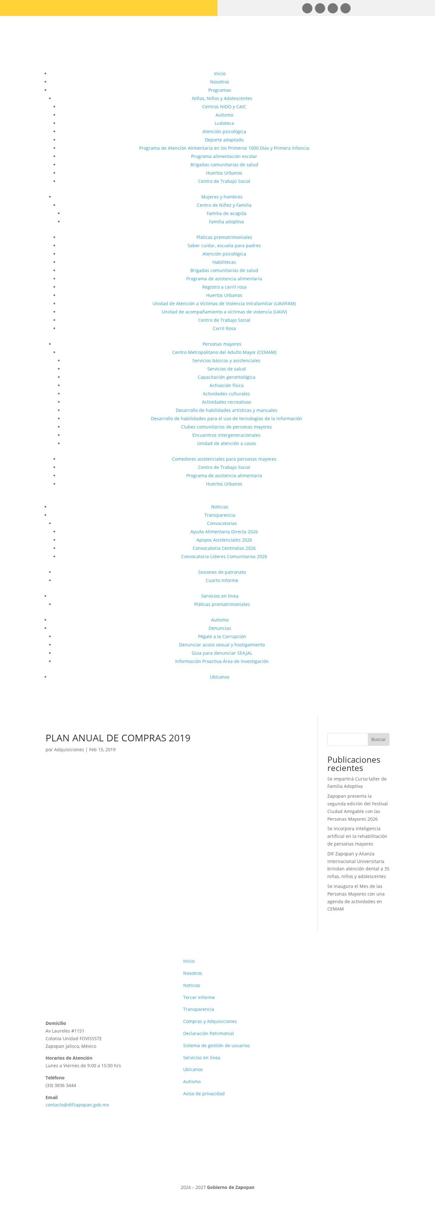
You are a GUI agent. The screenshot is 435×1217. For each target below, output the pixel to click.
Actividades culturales (226, 394)
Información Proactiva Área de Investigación (222, 661)
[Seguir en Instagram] (320, 8)
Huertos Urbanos (224, 173)
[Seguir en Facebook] (307, 8)
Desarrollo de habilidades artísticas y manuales (226, 410)
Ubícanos (220, 677)
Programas (219, 90)
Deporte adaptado (224, 140)
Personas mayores (222, 344)
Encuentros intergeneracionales (226, 435)
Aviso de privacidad (204, 1094)
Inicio (219, 73)
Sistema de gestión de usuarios (216, 1045)
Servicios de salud (226, 369)
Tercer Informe (199, 997)
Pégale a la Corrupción (222, 636)
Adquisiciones (69, 749)
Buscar (378, 739)
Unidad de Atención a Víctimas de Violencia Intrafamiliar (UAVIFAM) (224, 303)
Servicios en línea (220, 596)
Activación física (227, 385)
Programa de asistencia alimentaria (224, 279)
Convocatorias (222, 523)
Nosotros (219, 82)
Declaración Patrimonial (208, 1033)
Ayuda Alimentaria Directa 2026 (224, 532)
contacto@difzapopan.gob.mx (77, 1105)
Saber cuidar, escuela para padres (224, 245)
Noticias (219, 507)
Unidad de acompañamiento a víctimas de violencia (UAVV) (224, 312)
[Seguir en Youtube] (333, 8)
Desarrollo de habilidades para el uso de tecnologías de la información (226, 418)
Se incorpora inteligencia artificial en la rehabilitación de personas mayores (357, 836)
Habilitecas (224, 262)
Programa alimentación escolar (224, 156)
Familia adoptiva (226, 222)
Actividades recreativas (226, 402)
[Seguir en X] (345, 8)
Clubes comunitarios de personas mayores (226, 427)
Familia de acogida (226, 213)
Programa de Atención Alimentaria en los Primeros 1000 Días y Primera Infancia (224, 148)
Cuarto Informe (222, 580)
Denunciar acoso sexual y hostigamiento (222, 645)
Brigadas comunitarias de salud (224, 165)
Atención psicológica (224, 131)
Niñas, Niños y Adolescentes (222, 98)
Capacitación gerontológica (226, 377)
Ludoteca (224, 123)
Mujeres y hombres (222, 197)
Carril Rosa (224, 328)
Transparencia (219, 515)
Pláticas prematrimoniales (224, 237)
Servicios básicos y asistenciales (226, 360)
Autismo (224, 115)
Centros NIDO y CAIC (224, 107)
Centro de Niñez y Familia (224, 205)
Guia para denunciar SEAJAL (222, 653)
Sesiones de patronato (222, 572)
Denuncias (220, 628)
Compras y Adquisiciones (210, 1021)
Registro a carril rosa (224, 287)
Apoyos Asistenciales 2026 (224, 540)
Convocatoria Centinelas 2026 (224, 548)
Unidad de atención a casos (226, 443)
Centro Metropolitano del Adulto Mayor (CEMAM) (224, 352)
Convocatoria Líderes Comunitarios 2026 (224, 556)
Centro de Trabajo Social (224, 181)
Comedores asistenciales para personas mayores (224, 459)
